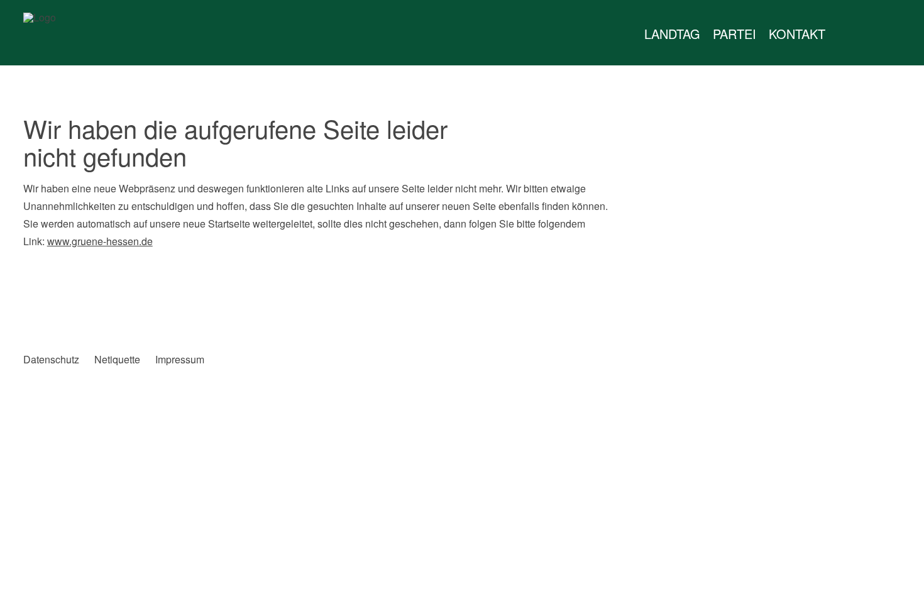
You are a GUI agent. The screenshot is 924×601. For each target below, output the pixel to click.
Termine (869, 34)
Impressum (179, 360)
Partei (734, 34)
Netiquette (117, 360)
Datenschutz (51, 360)
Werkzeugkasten (844, 34)
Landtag (672, 34)
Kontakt (797, 34)
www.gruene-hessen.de (100, 241)
